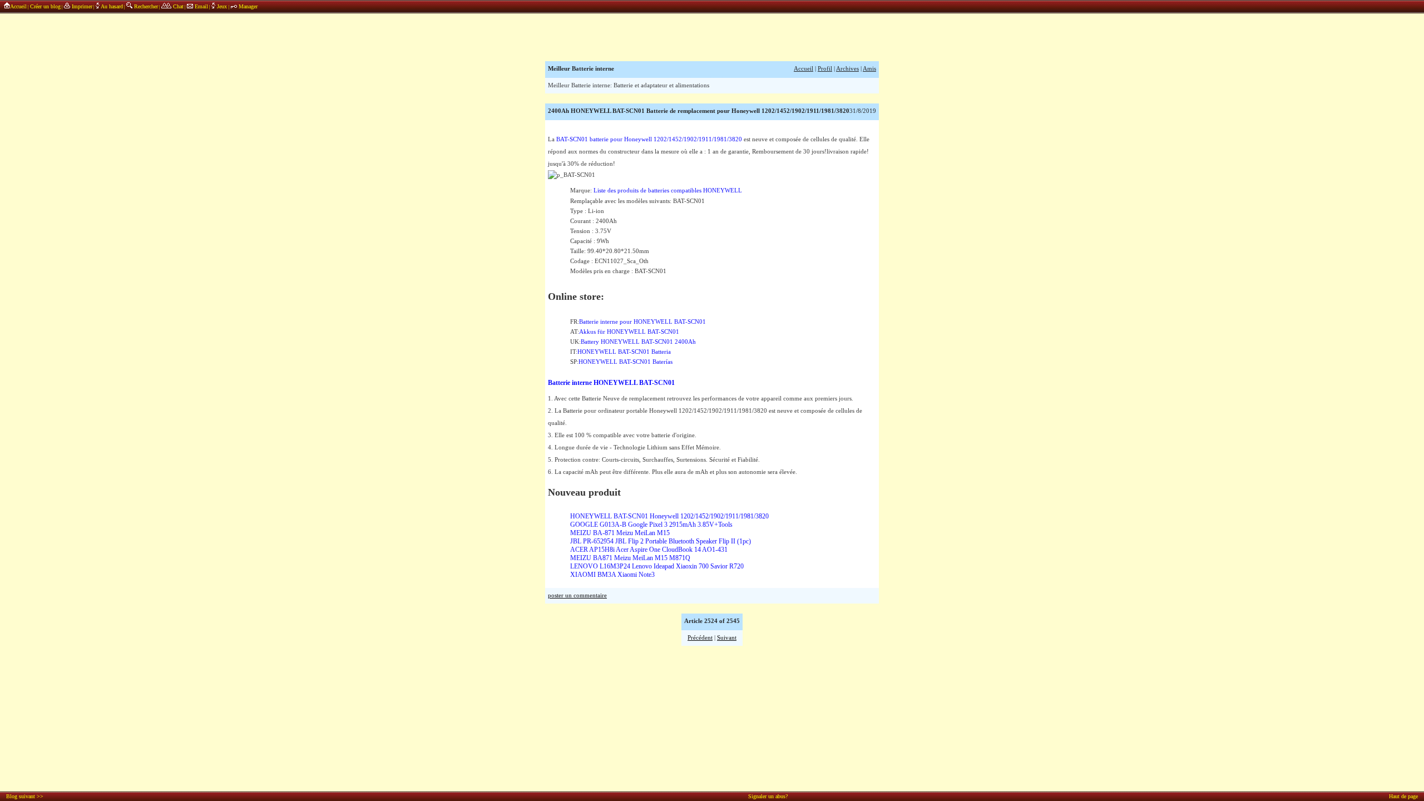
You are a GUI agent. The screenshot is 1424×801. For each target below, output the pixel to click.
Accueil (18, 6)
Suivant (726, 638)
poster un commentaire (577, 595)
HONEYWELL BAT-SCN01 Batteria (624, 352)
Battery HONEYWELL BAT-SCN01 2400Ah (638, 342)
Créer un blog (45, 6)
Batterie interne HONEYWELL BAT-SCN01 (611, 383)
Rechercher (145, 6)
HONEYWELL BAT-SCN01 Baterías (625, 362)
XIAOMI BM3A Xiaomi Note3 (612, 574)
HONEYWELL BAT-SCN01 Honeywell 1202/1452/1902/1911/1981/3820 (669, 516)
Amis (869, 69)
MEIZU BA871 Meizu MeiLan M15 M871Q (630, 558)
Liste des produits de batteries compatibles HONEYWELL (668, 190)
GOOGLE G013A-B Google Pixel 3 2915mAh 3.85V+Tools (651, 524)
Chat (177, 6)
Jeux (222, 6)
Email (200, 6)
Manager (247, 6)
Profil (825, 69)
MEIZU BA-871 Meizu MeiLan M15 (620, 533)
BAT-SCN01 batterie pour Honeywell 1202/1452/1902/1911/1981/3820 (649, 139)
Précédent (700, 638)
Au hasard (111, 6)
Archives (847, 69)
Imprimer (81, 6)
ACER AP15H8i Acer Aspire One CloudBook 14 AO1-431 (649, 549)
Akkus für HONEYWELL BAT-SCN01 (629, 332)
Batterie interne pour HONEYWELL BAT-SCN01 (642, 322)
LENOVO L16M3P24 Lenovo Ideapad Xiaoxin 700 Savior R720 (657, 566)
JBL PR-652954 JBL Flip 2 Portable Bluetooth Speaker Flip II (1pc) (660, 541)
